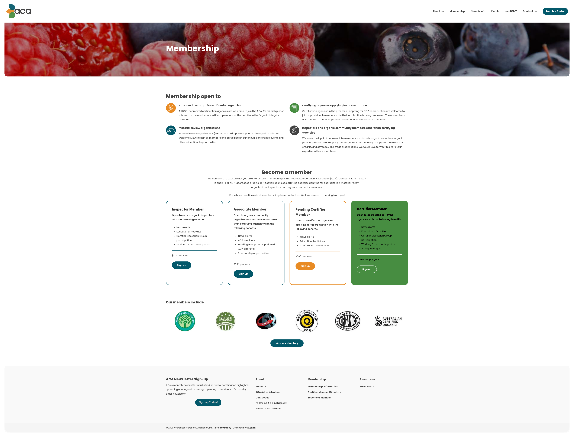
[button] (181, 265)
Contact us (262, 397)
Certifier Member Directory (324, 392)
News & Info (367, 386)
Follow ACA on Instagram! (271, 403)
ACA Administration (267, 392)
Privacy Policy (223, 427)
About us (260, 386)
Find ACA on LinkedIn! (268, 408)
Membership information (323, 386)
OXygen (251, 427)
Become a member (319, 397)
